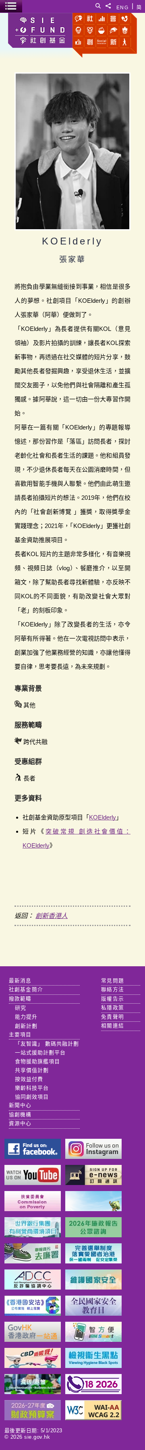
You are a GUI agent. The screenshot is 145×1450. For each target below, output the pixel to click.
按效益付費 (29, 1079)
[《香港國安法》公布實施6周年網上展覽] (32, 1313)
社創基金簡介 (26, 989)
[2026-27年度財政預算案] (32, 1418)
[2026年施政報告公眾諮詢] (93, 1235)
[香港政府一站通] (32, 1339)
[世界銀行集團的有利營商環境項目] (32, 1235)
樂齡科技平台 (32, 1088)
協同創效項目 (32, 1097)
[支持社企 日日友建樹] (93, 1209)
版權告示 (112, 999)
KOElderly (102, 817)
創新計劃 (26, 1026)
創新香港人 (51, 915)
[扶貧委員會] (32, 1209)
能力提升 (26, 1017)
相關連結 (112, 1026)
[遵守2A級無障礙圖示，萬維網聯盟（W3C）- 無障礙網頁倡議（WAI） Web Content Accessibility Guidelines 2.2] (93, 1418)
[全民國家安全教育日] (93, 1313)
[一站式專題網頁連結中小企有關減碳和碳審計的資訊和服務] (32, 1391)
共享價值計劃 (32, 1070)
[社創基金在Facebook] (32, 1156)
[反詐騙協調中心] (32, 1287)
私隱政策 (112, 1007)
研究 (20, 1008)
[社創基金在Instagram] (93, 1156)
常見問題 (112, 981)
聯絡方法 (112, 989)
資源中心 (20, 1123)
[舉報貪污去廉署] (32, 1261)
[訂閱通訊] (93, 1182)
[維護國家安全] (93, 1287)
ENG (122, 6)
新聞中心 (20, 1105)
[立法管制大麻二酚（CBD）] (32, 1365)
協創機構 (20, 1114)
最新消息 (20, 981)
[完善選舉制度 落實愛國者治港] (93, 1261)
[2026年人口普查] (93, 1391)
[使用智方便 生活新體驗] (93, 1339)
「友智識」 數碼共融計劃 (47, 1044)
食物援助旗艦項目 (37, 1061)
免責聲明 (112, 1017)
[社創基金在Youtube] (32, 1182)
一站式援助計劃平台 (40, 1053)
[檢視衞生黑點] (93, 1365)
